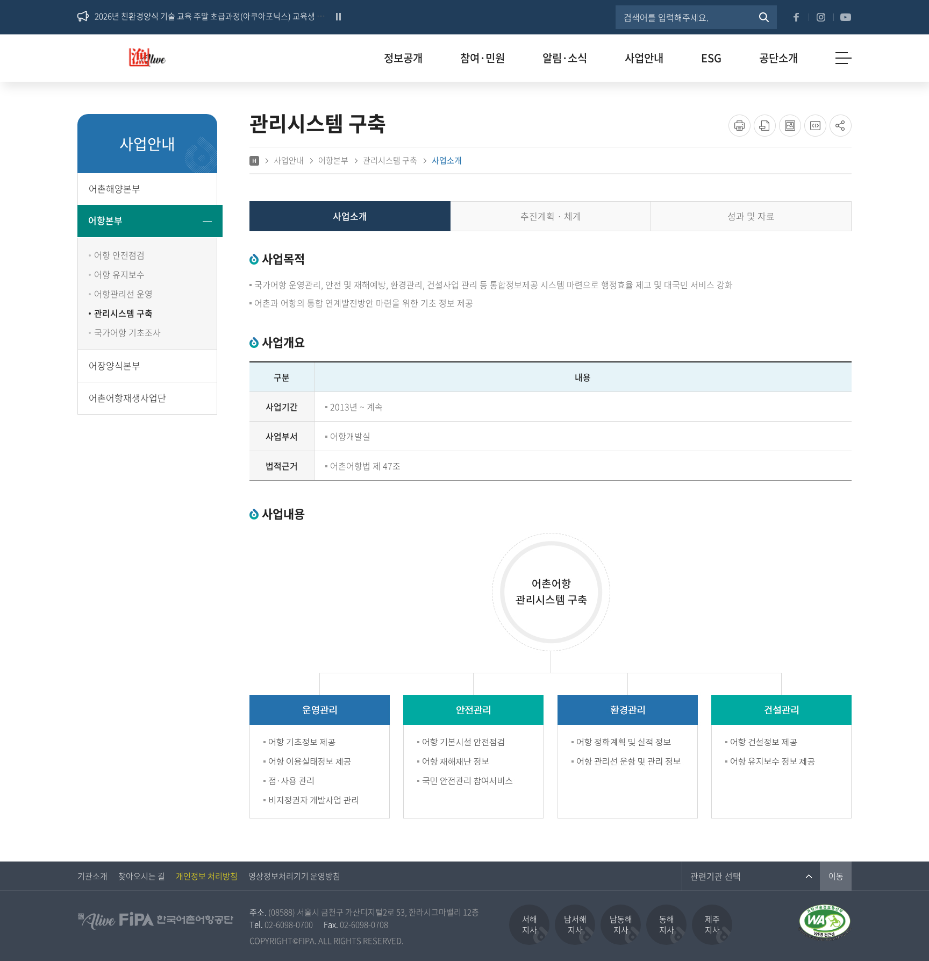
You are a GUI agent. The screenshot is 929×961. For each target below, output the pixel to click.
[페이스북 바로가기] (796, 17)
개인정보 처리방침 (207, 876)
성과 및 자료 (751, 216)
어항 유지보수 (119, 274)
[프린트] (739, 126)
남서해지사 (575, 924)
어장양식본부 (114, 365)
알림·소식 (564, 58)
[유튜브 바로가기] (845, 17)
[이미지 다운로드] (790, 126)
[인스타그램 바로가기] (821, 17)
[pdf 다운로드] (765, 126)
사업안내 (644, 58)
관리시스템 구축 (123, 313)
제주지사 (712, 924)
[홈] (254, 161)
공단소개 (778, 58)
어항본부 (105, 220)
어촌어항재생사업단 (127, 397)
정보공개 (403, 58)
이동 (836, 876)
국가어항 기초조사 (127, 332)
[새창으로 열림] (825, 908)
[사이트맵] (843, 58)
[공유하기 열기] (841, 126)
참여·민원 (482, 58)
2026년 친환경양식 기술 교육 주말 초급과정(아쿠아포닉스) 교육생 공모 (213, 16)
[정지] (338, 16)
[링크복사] (815, 126)
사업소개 (350, 216)
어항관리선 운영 (123, 293)
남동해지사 (621, 924)
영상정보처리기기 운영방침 (294, 876)
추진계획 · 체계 (550, 216)
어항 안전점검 (119, 254)
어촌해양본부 (114, 188)
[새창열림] (764, 17)
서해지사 (529, 924)
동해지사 (666, 924)
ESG (711, 58)
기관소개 (92, 876)
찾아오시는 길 (141, 876)
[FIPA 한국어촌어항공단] (153, 61)
